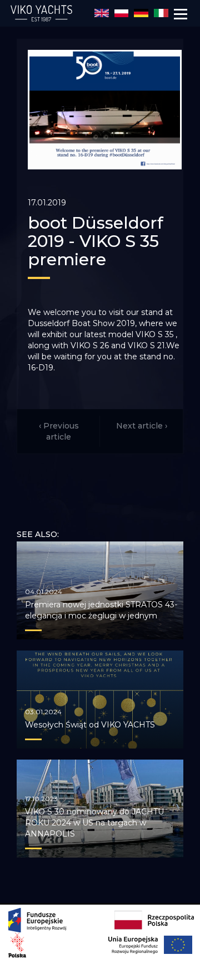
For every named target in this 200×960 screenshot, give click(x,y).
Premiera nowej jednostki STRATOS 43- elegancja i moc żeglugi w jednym (101, 610)
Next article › (141, 426)
